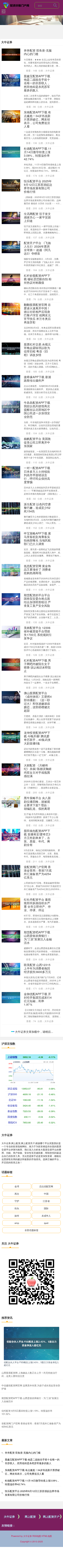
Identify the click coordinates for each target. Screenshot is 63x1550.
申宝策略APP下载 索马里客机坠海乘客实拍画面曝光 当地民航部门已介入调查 (37, 538)
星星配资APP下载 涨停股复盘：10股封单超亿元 (37, 1341)
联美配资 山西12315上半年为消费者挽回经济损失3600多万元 (37, 968)
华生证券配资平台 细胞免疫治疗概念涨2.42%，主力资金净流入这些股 (37, 1310)
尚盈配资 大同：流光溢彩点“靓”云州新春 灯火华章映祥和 (37, 1461)
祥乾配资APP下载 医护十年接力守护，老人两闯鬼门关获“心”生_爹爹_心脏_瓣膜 (38, 1143)
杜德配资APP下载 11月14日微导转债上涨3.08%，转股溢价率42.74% (37, 153)
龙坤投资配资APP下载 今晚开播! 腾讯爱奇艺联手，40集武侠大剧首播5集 (37, 737)
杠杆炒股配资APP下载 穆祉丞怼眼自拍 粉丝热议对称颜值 (38, 278)
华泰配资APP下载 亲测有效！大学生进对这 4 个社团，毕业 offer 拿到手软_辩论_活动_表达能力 (37, 1070)
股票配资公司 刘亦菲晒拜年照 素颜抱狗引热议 (37, 1370)
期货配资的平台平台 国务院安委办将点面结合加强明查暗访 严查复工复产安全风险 (37, 600)
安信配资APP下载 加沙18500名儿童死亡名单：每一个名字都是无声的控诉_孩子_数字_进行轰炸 (37, 1033)
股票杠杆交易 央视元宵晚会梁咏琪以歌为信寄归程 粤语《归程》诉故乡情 (37, 349)
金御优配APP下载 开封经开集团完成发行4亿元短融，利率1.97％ (38, 999)
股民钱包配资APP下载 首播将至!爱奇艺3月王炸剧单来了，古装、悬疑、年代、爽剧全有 (37, 838)
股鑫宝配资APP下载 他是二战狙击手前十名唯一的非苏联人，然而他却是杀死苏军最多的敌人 (37, 83)
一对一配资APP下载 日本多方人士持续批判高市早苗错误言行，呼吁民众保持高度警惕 (37, 475)
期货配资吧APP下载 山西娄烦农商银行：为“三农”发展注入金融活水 (38, 937)
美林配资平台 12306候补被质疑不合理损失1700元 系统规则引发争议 (38, 633)
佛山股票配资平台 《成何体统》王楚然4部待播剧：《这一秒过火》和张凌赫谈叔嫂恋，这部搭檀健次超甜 (38, 701)
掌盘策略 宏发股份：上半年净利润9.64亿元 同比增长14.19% (37, 1279)
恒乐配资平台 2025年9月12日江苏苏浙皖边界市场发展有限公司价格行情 (38, 186)
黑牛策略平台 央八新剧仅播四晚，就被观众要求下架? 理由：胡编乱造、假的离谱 (37, 803)
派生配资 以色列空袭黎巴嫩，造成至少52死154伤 (37, 507)
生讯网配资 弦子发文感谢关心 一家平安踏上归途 (37, 217)
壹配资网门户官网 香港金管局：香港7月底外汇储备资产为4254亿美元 (38, 872)
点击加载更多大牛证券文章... (31, 1522)
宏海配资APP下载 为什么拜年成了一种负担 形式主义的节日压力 (37, 1430)
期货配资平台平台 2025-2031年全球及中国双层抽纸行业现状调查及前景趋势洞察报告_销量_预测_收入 (38, 1107)
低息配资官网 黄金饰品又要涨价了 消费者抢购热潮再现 (37, 569)
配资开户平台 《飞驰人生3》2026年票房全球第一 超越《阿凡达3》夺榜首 (37, 248)
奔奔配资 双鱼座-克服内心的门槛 (38, 52)
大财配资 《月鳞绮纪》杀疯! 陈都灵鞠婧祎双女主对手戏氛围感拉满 (38, 770)
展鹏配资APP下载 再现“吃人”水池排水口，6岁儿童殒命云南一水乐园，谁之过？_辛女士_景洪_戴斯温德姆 (38, 1178)
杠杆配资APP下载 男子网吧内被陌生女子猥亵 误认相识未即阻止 (37, 665)
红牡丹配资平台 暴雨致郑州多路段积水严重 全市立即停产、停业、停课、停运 (37, 904)
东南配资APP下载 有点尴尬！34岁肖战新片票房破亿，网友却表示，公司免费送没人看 (37, 119)
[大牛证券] (16, 5)
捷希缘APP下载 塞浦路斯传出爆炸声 (37, 378)
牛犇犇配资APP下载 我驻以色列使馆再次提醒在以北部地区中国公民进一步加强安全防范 (37, 409)
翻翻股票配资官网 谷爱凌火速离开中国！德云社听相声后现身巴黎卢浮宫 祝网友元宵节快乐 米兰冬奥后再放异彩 (37, 313)
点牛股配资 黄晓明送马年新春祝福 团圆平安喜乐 (37, 1490)
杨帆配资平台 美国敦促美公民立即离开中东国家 (37, 442)
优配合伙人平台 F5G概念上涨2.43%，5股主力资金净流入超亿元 (37, 1212)
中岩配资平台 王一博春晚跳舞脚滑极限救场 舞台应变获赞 (37, 1399)
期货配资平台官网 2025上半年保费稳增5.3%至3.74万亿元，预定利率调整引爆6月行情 (38, 1247)
